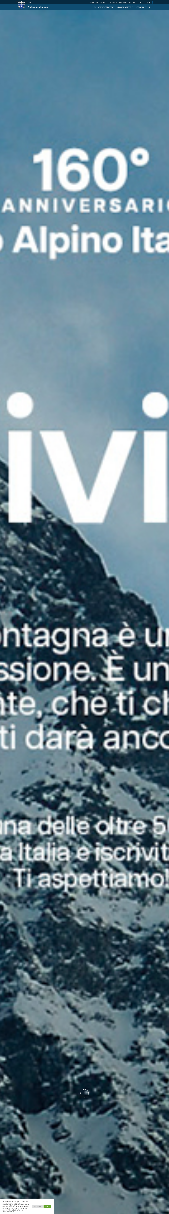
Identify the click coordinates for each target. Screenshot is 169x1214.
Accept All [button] (47, 1206)
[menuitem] (149, 2)
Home (31, 2)
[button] (149, 7)
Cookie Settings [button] (37, 1206)
